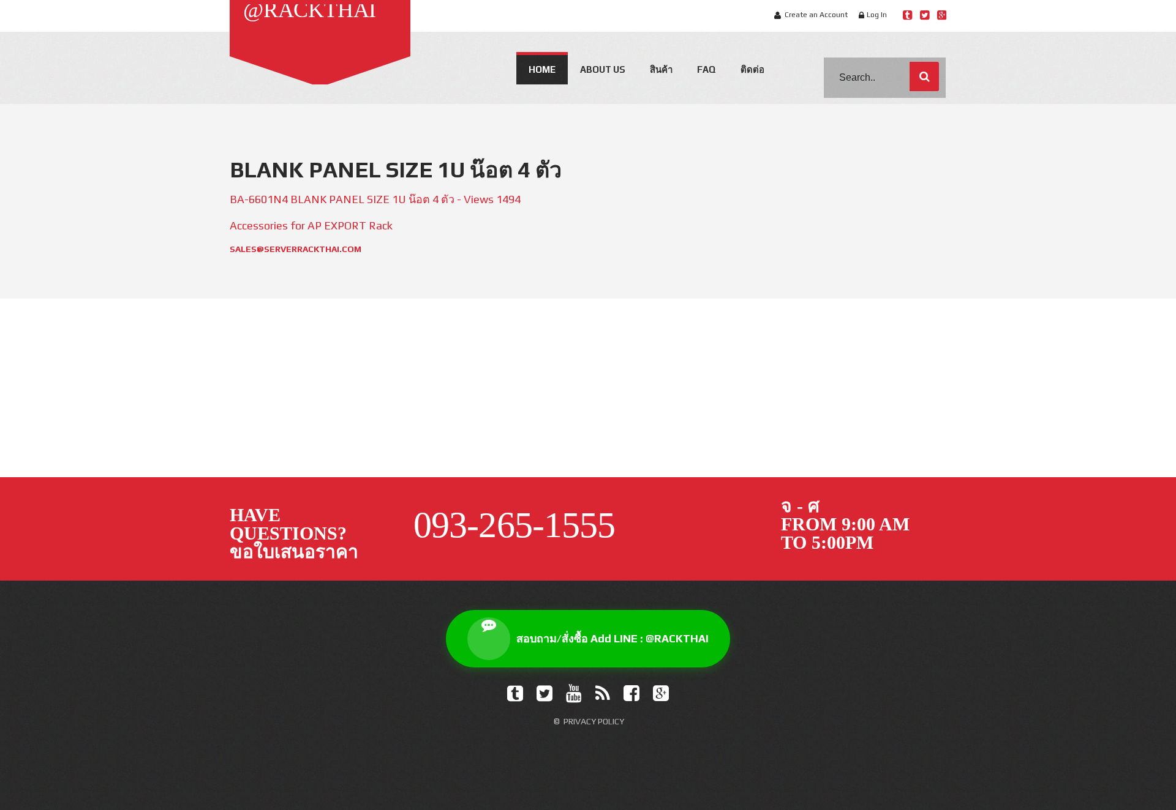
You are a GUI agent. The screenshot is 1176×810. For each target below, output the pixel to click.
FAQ (706, 69)
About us (602, 69)
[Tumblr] (515, 693)
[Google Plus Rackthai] (941, 15)
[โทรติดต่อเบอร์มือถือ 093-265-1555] (863, 378)
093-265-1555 (881, 413)
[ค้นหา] (924, 76)
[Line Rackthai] (907, 15)
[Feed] (602, 693)
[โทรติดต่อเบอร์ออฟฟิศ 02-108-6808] (680, 378)
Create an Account (816, 14)
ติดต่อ (752, 69)
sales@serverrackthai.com (295, 249)
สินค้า (661, 69)
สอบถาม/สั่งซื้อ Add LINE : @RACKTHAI (612, 638)
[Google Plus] (661, 693)
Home (542, 69)
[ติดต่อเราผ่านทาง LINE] (312, 378)
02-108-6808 (707, 413)
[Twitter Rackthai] (924, 15)
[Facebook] (631, 693)
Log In (877, 14)
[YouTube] (574, 693)
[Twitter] (544, 693)
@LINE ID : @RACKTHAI (311, 413)
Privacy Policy (594, 721)
